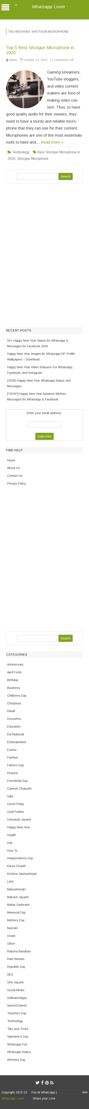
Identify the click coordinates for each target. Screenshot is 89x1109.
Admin (13, 60)
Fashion (12, 757)
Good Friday (15, 804)
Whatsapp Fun (17, 1044)
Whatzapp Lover (48, 6)
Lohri (10, 881)
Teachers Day (16, 1013)
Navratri (12, 928)
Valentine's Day (17, 1036)
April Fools (14, 672)
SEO (10, 974)
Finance (12, 773)
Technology (20, 152)
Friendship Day (17, 781)
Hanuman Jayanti (19, 819)
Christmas (14, 703)
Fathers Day (15, 765)
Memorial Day (16, 912)
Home (11, 460)
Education (14, 726)
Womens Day (16, 1059)
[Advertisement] (38, 254)
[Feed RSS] (52, 1082)
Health (11, 835)
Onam (11, 936)
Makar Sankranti (18, 904)
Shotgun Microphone (32, 158)
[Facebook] (42, 1082)
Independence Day (20, 858)
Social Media (15, 990)
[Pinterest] (47, 1082)
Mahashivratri (16, 889)
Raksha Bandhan (19, 951)
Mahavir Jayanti (18, 897)
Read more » (52, 142)
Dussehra (14, 718)
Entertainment (16, 742)
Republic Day (16, 966)
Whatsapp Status (19, 1052)
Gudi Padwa (15, 811)
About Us (13, 468)
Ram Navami (15, 959)
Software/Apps (17, 998)
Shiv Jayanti (15, 982)
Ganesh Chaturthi (19, 788)
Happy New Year (18, 827)
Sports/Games (17, 1005)
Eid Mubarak (15, 734)
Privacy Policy (16, 483)
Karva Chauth (16, 866)
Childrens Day (17, 695)
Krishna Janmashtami (22, 873)
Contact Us (14, 475)
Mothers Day (16, 920)
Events (12, 750)
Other (11, 943)
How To (12, 850)
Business (13, 688)
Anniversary (15, 664)
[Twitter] (37, 1082)
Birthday (12, 680)
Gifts (10, 796)
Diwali (11, 711)
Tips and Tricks (18, 1029)
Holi (9, 843)
